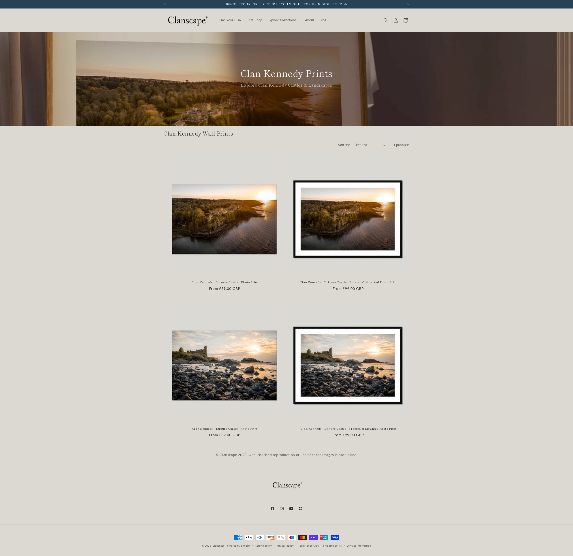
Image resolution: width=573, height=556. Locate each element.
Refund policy (263, 545)
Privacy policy (285, 545)
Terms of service (308, 545)
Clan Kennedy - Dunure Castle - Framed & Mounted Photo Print (348, 429)
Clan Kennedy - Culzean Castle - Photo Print (225, 282)
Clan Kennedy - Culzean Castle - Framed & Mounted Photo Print (348, 282)
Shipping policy (332, 545)
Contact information (359, 545)
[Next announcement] (408, 4)
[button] (283, 20)
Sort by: (344, 145)
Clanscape (219, 545)
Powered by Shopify (238, 545)
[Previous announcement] (165, 4)
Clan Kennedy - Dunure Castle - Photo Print (224, 429)
